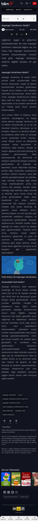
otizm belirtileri (8, 411)
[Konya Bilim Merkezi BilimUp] (7, 3)
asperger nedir (20, 411)
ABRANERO (19, 512)
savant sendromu (8, 415)
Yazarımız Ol (28, 10)
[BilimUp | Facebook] (4, 492)
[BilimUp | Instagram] (16, 492)
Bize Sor (18, 10)
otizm (20, 395)
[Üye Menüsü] (28, 3)
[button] (34, 18)
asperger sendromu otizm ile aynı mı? (15, 399)
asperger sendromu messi (11, 403)
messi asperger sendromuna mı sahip (15, 407)
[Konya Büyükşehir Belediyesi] (19, 509)
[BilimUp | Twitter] (8, 492)
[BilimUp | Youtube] (12, 492)
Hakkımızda (10, 10)
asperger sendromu (9, 395)
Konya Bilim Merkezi (11, 497)
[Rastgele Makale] (23, 18)
